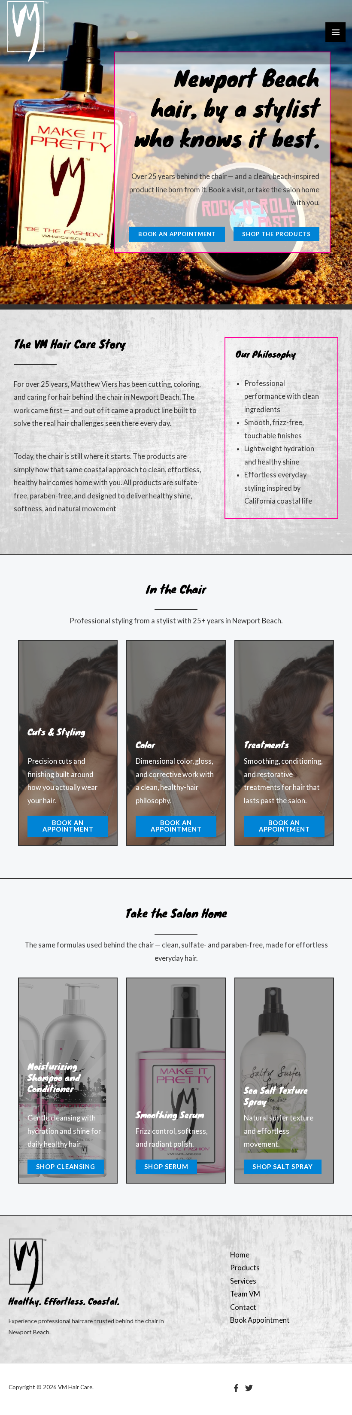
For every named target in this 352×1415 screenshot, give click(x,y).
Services (243, 1281)
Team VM (245, 1294)
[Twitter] (249, 1388)
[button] (177, 234)
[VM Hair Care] (27, 32)
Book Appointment (260, 1320)
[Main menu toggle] (335, 32)
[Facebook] (236, 1388)
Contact (243, 1307)
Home (239, 1255)
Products (245, 1267)
